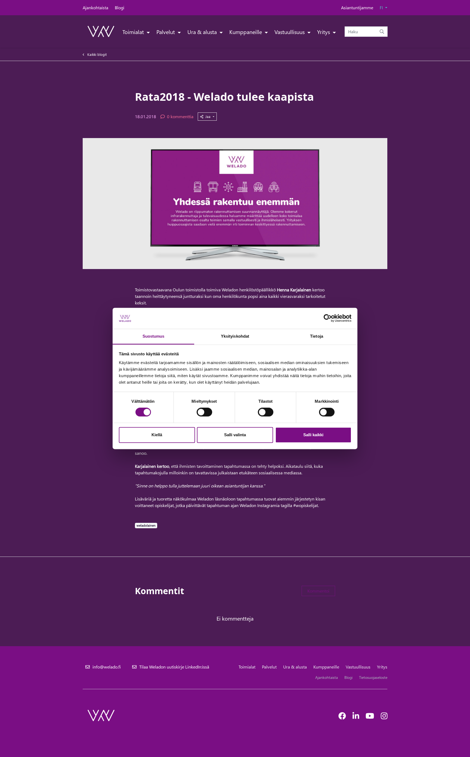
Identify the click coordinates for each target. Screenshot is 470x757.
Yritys (324, 31)
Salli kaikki (313, 434)
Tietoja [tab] (316, 336)
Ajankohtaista (95, 7)
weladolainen (146, 525)
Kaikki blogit (97, 54)
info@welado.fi (106, 667)
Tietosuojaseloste (373, 677)
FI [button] (382, 7)
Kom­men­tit (159, 591)
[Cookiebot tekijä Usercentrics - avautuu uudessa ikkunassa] (327, 318)
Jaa (208, 116)
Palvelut (166, 31)
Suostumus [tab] (154, 336)
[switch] (204, 412)
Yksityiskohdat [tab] (235, 336)
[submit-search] (381, 31)
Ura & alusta (202, 31)
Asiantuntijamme (357, 7)
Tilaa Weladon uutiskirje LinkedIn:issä (174, 667)
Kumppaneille (246, 31)
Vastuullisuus (290, 31)
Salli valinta (235, 434)
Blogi (119, 7)
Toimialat (133, 31)
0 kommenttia (180, 116)
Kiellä (156, 434)
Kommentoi (318, 591)
